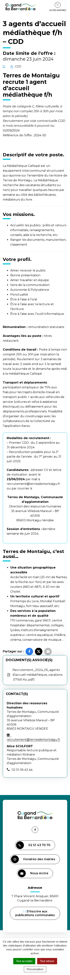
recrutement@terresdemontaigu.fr (33, 484)
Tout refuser (47, 961)
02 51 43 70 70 (39, 845)
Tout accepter (24, 961)
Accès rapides (57, 10)
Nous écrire (39, 874)
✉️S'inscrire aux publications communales (35, 913)
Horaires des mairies (39, 859)
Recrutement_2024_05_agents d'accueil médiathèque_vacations (37, 674)
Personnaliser (35, 969)
